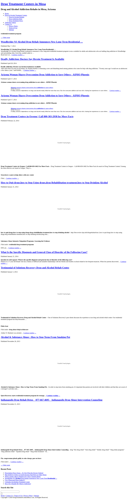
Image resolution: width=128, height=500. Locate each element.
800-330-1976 (55, 4)
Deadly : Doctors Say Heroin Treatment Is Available (32, 59)
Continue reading (18, 55)
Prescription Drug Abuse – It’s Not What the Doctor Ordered (24, 473)
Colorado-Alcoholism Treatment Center (17, 482)
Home (7, 13)
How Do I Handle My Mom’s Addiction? (18, 484)
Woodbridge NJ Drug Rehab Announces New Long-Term (42, 41)
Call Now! (74, 4)
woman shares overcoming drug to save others (32, 87)
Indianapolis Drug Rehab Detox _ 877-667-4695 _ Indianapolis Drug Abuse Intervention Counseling (51, 400)
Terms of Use (13, 28)
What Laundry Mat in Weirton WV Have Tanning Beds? (23, 476)
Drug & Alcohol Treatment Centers (16, 15)
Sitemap (11, 30)
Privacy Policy (13, 26)
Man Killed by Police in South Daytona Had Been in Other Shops (25, 475)
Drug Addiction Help (15, 19)
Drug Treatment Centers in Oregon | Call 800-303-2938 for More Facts (37, 116)
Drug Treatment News (16, 21)
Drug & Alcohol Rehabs (16, 17)
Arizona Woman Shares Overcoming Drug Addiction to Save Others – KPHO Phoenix (45, 74)
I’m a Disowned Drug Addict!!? (15, 480)
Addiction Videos (10, 22)
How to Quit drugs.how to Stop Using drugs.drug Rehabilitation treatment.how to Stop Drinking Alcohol (54, 182)
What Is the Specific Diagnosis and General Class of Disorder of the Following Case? (44, 252)
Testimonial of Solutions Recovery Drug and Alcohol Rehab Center (35, 267)
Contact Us (8, 24)
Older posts (5, 37)
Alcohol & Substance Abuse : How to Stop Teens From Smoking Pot (35, 337)
